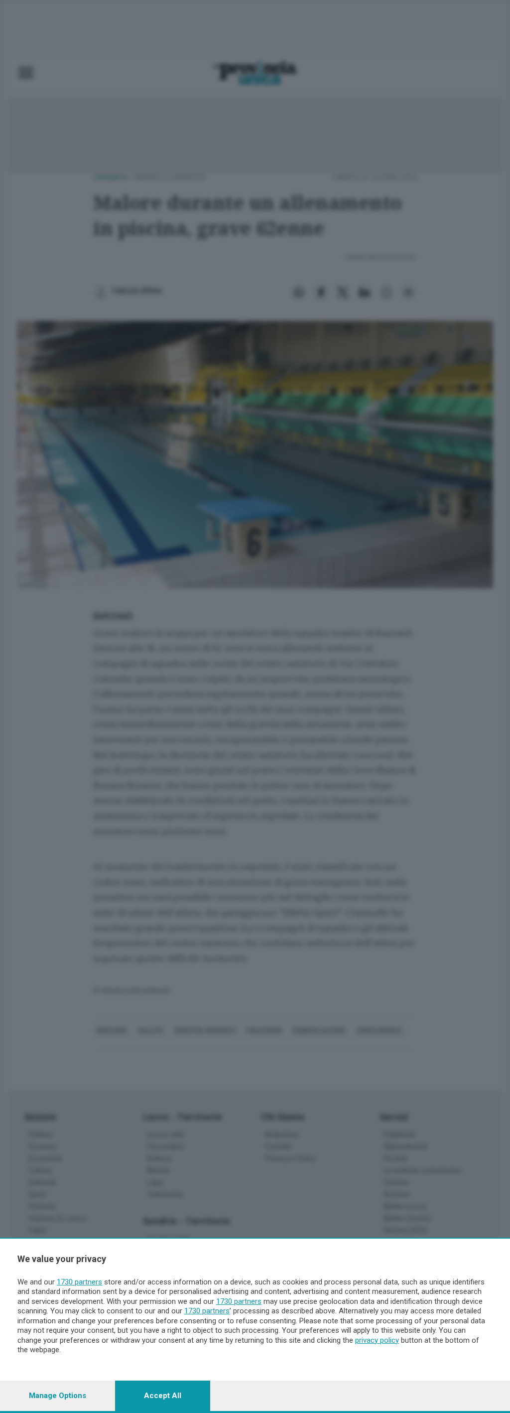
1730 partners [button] (79, 1281)
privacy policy (377, 1340)
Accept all (162, 1395)
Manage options (57, 1395)
